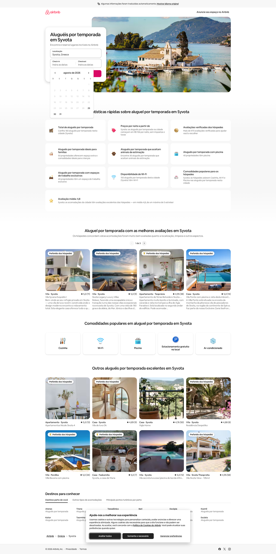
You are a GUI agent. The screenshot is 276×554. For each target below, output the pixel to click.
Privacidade (71, 549)
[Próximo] (144, 243)
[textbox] (62, 64)
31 (60, 114)
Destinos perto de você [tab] (56, 500)
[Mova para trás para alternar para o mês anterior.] (55, 73)
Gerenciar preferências (171, 536)
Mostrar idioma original (168, 3)
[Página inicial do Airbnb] (52, 12)
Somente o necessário (138, 536)
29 (89, 108)
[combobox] (75, 54)
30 (55, 114)
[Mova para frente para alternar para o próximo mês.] (88, 73)
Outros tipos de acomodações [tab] (87, 500)
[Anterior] (132, 243)
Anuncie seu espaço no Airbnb (213, 12)
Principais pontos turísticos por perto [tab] (124, 500)
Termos (83, 549)
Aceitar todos (105, 536)
